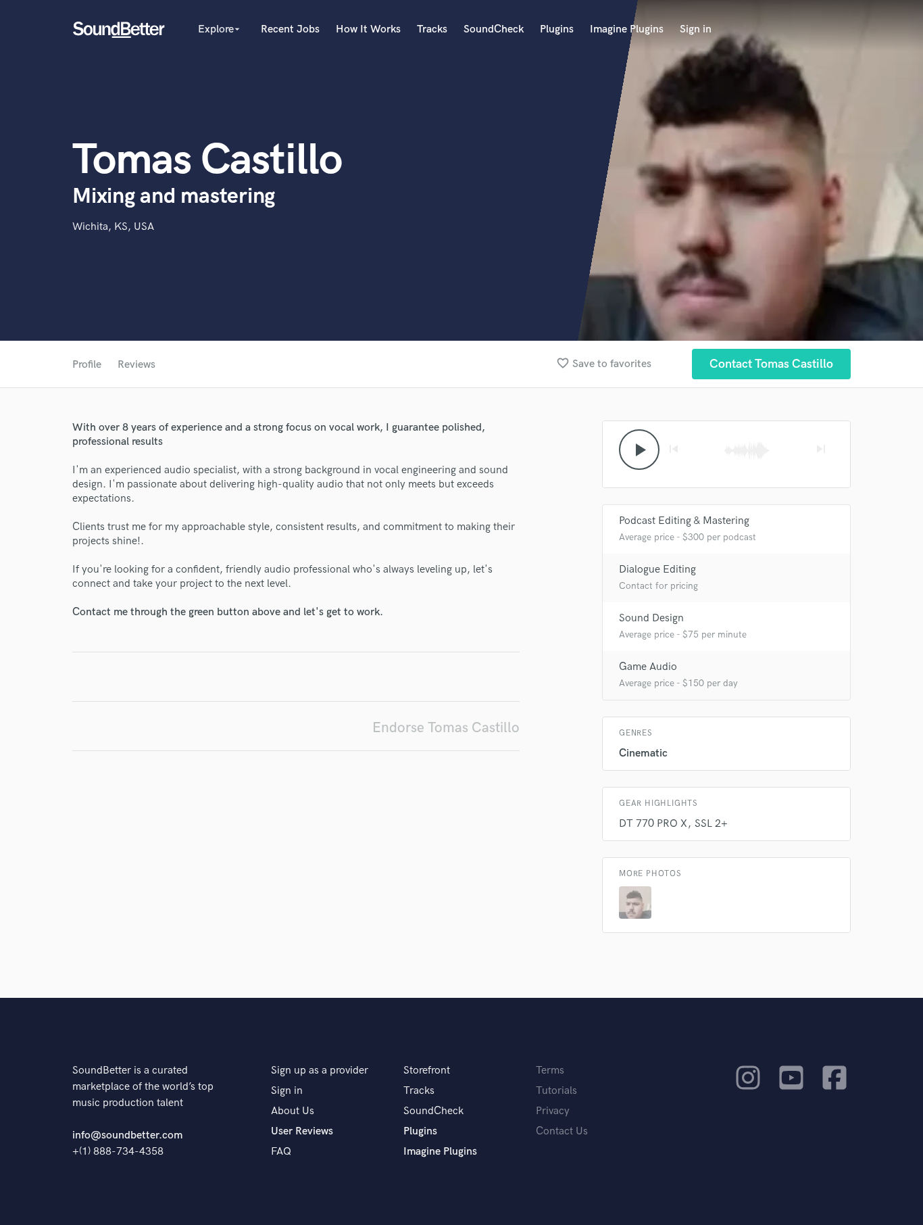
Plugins (557, 29)
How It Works (368, 29)
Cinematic (643, 753)
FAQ (281, 1151)
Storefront (426, 1070)
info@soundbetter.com (127, 1135)
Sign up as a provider (319, 1070)
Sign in (696, 29)
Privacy (553, 1111)
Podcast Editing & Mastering (684, 520)
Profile (86, 364)
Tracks (432, 29)
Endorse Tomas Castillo (446, 727)
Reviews (136, 364)
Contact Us (562, 1131)
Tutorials (556, 1090)
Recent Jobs (290, 29)
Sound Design (651, 618)
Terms (550, 1070)
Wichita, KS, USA (113, 226)
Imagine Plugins (627, 29)
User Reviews (302, 1131)
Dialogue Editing (657, 569)
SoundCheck (494, 29)
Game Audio (648, 666)
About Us (292, 1111)
